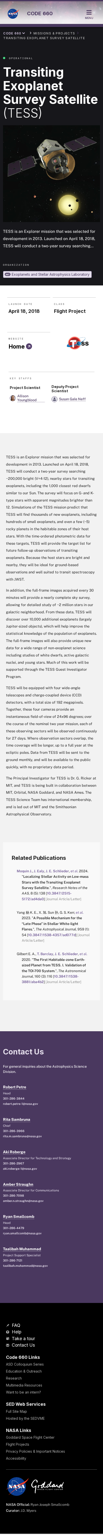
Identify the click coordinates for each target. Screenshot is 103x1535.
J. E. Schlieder (57, 871)
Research (14, 1378)
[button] (30, 398)
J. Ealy (39, 871)
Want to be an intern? (23, 1392)
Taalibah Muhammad (22, 1249)
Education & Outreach (24, 1371)
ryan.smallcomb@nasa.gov (22, 1233)
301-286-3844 (13, 1098)
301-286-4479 (13, 1228)
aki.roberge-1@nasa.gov (20, 1168)
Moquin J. (24, 871)
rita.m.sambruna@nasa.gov (22, 1136)
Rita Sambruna (16, 1119)
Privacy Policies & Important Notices (35, 1451)
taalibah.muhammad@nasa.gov (25, 1266)
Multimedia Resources (24, 1385)
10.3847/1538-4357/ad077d (52, 935)
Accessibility (16, 1458)
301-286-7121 (12, 1260)
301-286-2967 (13, 1163)
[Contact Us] (8, 1345)
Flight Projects (17, 1444)
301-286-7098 (13, 1195)
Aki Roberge (14, 1152)
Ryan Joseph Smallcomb (49, 1505)
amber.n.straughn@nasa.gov (23, 1201)
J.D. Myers (28, 1511)
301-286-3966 (13, 1131)
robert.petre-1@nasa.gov (20, 1104)
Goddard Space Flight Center (30, 1437)
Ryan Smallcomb (18, 1216)
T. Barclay (45, 954)
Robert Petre (14, 1087)
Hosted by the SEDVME (25, 1418)
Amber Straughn (18, 1184)
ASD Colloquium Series (25, 1364)
